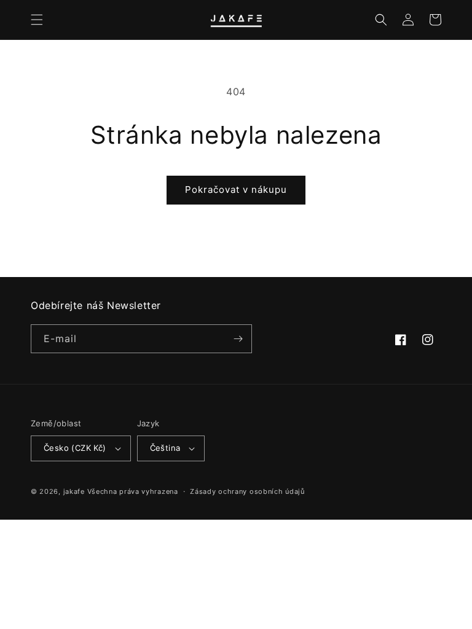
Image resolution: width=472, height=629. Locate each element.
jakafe (74, 491)
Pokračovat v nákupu (236, 189)
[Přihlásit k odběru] (237, 338)
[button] (36, 19)
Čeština (165, 448)
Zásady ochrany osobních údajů (247, 491)
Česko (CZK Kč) (75, 448)
